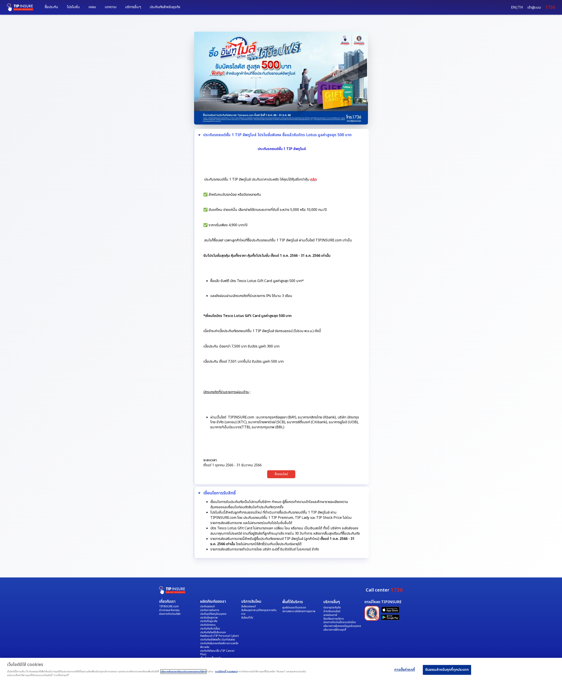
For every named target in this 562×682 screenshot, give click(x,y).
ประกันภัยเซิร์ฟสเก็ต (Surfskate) (217, 640)
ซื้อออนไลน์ (281, 474)
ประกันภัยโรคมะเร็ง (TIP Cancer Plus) (217, 653)
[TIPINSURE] (22, 7)
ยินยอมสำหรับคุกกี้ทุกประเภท (447, 670)
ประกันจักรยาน (208, 625)
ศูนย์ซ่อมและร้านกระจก (294, 608)
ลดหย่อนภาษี (330, 615)
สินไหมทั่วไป (247, 618)
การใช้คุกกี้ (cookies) (226, 671)
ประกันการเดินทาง (209, 610)
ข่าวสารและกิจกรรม (169, 610)
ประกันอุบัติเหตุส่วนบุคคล (213, 614)
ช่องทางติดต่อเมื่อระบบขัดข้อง (339, 622)
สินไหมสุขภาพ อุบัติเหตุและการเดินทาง (259, 612)
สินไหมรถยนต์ (248, 606)
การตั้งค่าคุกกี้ (404, 670)
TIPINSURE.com (169, 606)
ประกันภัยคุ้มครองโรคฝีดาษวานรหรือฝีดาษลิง (219, 645)
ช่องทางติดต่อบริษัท (170, 614)
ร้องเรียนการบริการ (333, 619)
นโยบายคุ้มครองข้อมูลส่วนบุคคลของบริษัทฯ (183, 671)
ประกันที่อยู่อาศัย (208, 621)
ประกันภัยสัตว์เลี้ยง (210, 629)
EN (513, 7)
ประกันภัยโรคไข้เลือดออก (213, 632)
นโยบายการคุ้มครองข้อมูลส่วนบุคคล (342, 626)
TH (520, 7)
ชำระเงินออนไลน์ (331, 611)
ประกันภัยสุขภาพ (209, 618)
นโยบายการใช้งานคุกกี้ (334, 630)
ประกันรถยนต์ (207, 606)
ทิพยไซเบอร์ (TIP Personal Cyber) (219, 636)
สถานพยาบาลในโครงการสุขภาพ (298, 611)
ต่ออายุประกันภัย (332, 608)
